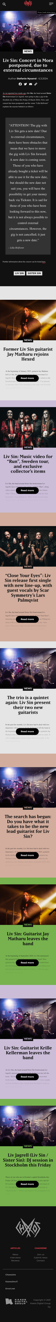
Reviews (15, 1260)
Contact (41, 1260)
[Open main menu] (51, 4)
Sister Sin (34, 273)
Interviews (15, 1257)
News (28, 51)
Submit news (40, 1257)
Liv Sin (19, 273)
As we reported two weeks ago (14, 93)
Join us (40, 1254)
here (43, 261)
